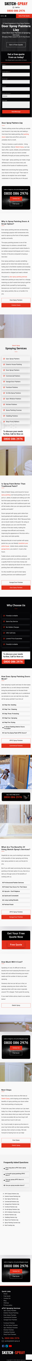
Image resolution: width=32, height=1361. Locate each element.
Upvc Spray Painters (12, 359)
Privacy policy (8, 1305)
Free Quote (16, 204)
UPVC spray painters (16, 740)
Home (5, 1294)
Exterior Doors (16, 305)
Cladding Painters (12, 416)
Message (4, 100)
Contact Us (16, 198)
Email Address (6, 71)
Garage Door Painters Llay (12, 1204)
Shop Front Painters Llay (11, 1220)
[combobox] (16, 96)
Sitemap (6, 1303)
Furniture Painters (12, 387)
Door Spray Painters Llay (11, 1199)
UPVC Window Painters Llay (12, 1212)
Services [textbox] (5, 96)
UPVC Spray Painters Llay (12, 1193)
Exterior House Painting (14, 364)
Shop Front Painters (12, 421)
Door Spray (16, 1140)
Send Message (16, 111)
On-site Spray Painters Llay (12, 1209)
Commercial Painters (13, 376)
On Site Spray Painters (13, 393)
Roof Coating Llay (10, 1225)
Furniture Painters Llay (11, 1207)
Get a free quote (16, 45)
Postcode (5, 79)
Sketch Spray (16, 1005)
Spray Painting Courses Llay (12, 1222)
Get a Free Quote (24, 16)
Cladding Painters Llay (11, 1217)
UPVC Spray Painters (16, 912)
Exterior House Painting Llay (12, 1196)
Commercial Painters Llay (12, 1201)
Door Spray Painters (16, 300)
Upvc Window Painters (13, 399)
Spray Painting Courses (14, 410)
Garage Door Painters (13, 382)
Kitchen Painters (11, 404)
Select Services (6, 93)
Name (4, 64)
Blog (5, 1301)
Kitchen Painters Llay (10, 1214)
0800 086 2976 (16, 10)
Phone (4, 86)
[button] (2, 16)
